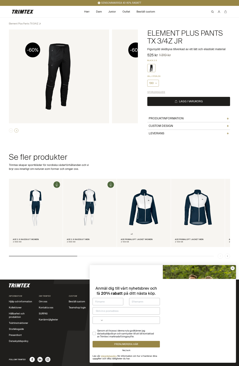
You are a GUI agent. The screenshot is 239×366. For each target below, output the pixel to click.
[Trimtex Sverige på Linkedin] (40, 359)
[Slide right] (227, 256)
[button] (212, 11)
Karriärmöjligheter (48, 319)
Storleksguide (156, 92)
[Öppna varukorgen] (225, 11)
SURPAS (43, 313)
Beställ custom (77, 301)
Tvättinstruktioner (18, 323)
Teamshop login (77, 307)
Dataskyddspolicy (18, 341)
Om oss (43, 301)
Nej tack (126, 350)
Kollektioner (15, 307)
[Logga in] (219, 11)
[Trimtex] (22, 12)
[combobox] (98, 320)
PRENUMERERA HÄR (126, 344)
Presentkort (15, 335)
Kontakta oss (46, 307)
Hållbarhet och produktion (17, 315)
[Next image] (16, 130)
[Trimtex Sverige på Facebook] (32, 359)
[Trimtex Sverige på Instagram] (47, 359)
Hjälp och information (20, 301)
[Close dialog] (232, 268)
